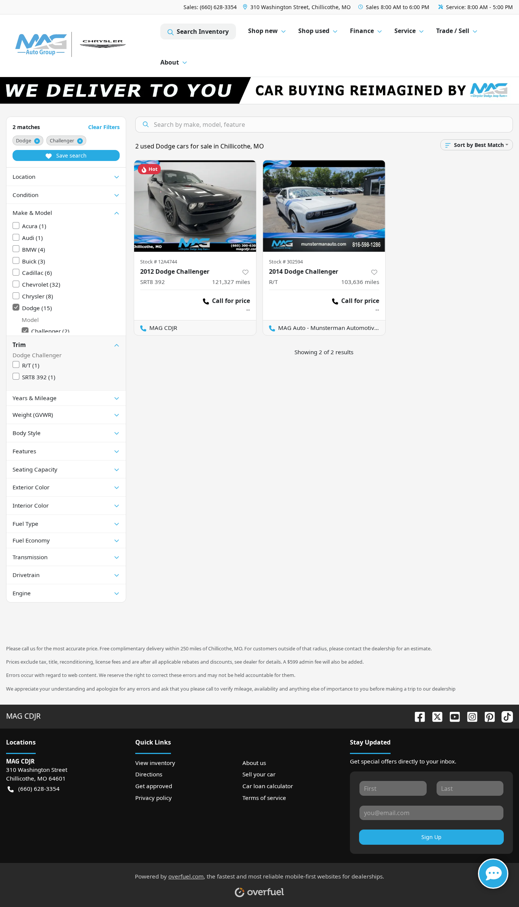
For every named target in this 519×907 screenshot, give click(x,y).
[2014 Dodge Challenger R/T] (324, 206)
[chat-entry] (493, 873)
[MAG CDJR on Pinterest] (486, 716)
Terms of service (264, 797)
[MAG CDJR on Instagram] (469, 716)
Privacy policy (153, 797)
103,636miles (360, 282)
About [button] (169, 62)
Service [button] (405, 31)
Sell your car (258, 774)
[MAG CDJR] (83, 45)
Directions (148, 774)
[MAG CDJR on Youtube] (451, 716)
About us (254, 763)
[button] (297, 7)
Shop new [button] (263, 31)
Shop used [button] (313, 31)
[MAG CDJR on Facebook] (417, 716)
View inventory (155, 763)
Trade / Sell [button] (452, 31)
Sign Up (431, 837)
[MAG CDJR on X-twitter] (434, 716)
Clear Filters (104, 127)
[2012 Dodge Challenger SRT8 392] (195, 206)
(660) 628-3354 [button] (39, 788)
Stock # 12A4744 (158, 261)
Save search (71, 155)
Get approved (153, 786)
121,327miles (231, 282)
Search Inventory (203, 31)
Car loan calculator (267, 786)
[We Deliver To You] (259, 90)
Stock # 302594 (286, 261)
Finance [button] (362, 31)
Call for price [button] (231, 301)
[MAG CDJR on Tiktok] (504, 716)
